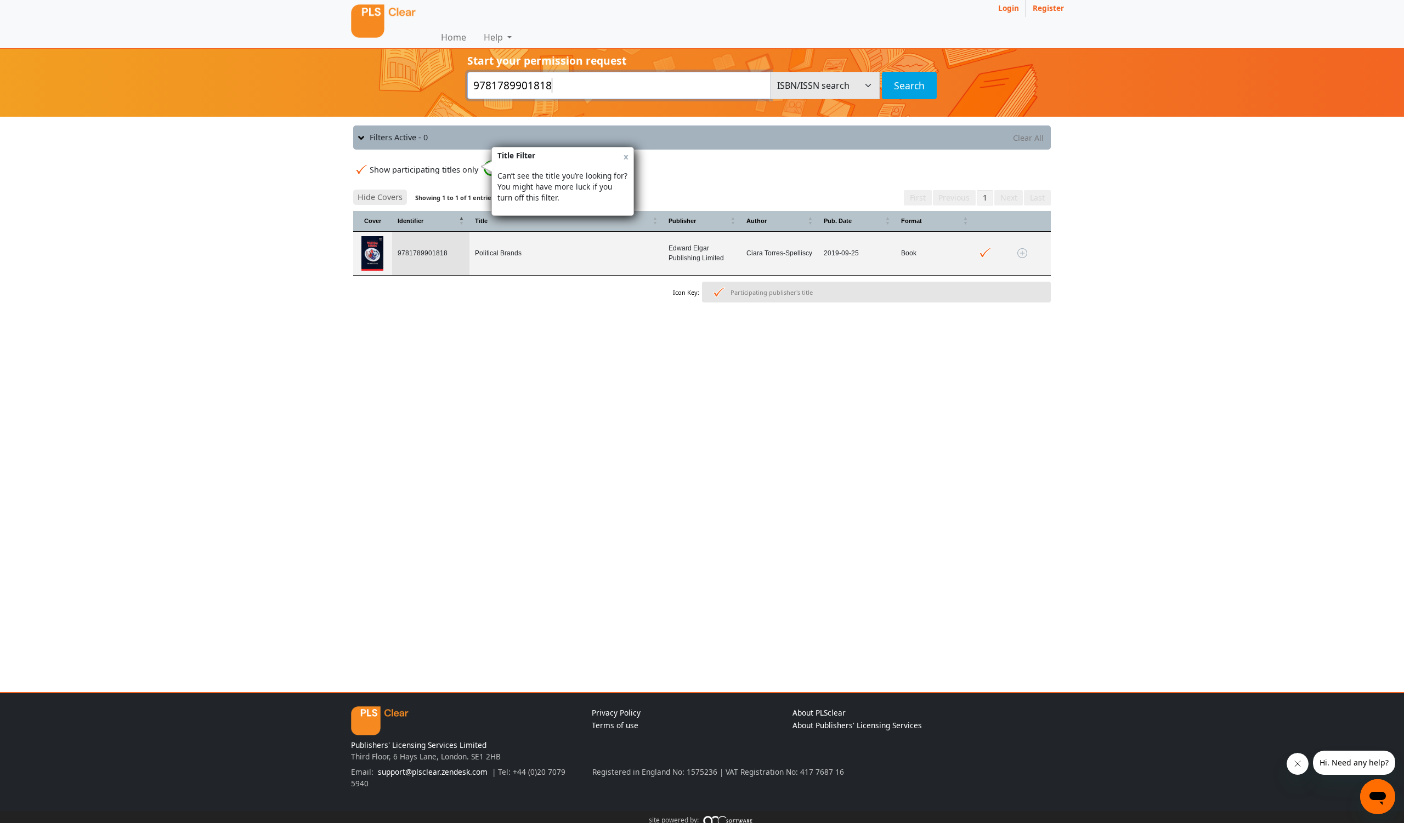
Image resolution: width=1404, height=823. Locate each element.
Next (1008, 197)
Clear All (1028, 138)
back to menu (702, 340)
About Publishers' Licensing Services (857, 725)
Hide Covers (380, 197)
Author (756, 221)
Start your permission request (546, 60)
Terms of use (615, 725)
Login (1008, 8)
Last (1037, 197)
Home (453, 37)
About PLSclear (819, 712)
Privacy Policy (616, 712)
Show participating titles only (424, 169)
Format (911, 221)
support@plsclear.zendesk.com (433, 772)
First (918, 197)
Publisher (682, 221)
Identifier (410, 221)
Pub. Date (838, 221)
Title (481, 221)
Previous (954, 197)
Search (909, 85)
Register (1048, 8)
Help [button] (494, 37)
